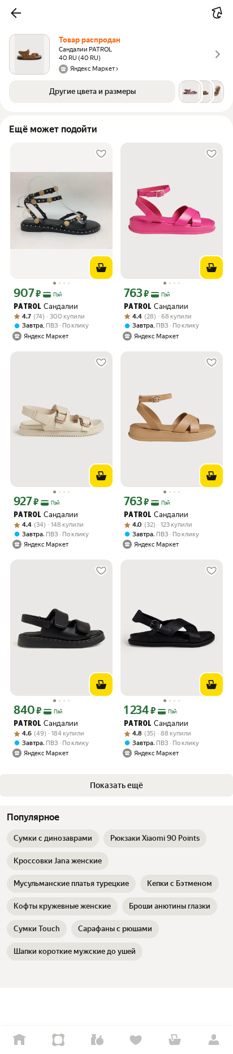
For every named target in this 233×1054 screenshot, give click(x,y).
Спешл (58, 1040)
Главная (19, 1040)
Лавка (96, 1040)
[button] (16, 13)
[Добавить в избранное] (101, 154)
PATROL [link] (27, 307)
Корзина (175, 1040)
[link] (53, 838)
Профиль (213, 1040)
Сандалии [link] (46, 306)
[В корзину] (101, 267)
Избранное (136, 1040)
